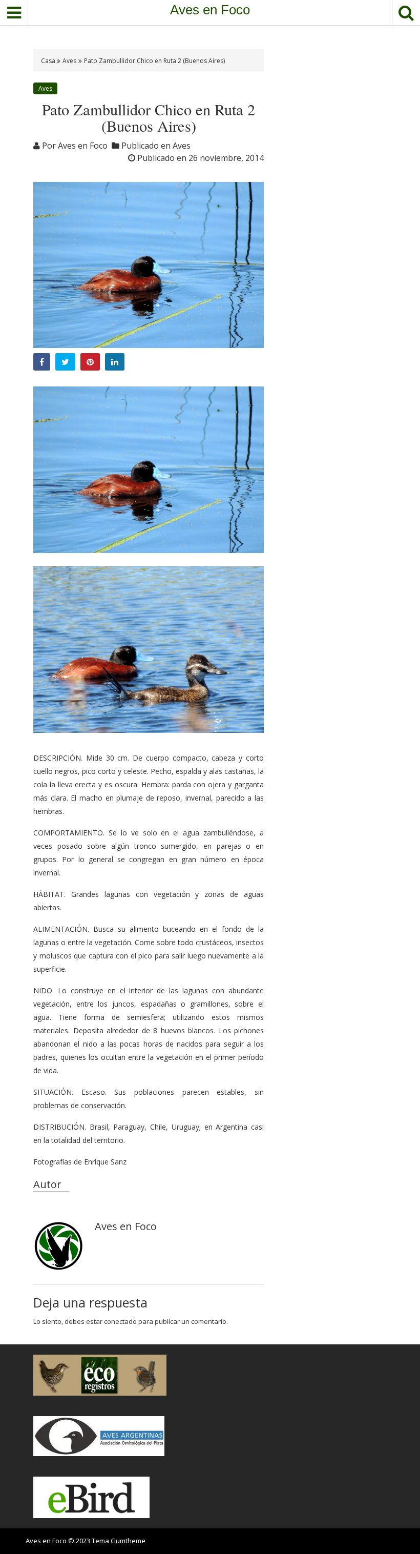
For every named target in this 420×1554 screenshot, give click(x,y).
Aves (69, 60)
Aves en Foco (210, 9)
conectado (120, 1321)
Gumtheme (128, 1540)
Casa (49, 60)
